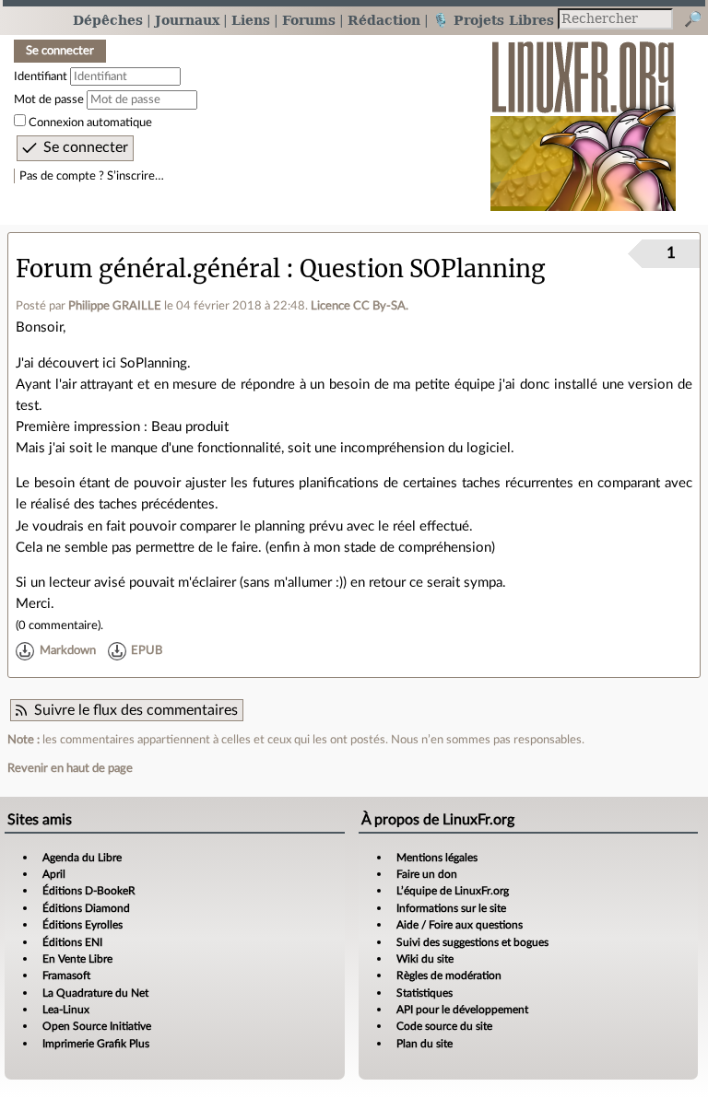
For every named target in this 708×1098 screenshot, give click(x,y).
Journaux (187, 20)
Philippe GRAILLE (114, 305)
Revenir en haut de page (70, 768)
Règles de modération (449, 975)
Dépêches (108, 20)
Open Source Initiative (96, 1026)
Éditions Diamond (86, 908)
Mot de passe (49, 99)
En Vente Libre (77, 958)
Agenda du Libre (82, 857)
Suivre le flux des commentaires (136, 710)
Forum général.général (148, 269)
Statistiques (424, 993)
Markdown (68, 651)
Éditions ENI (72, 942)
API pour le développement (462, 1009)
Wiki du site (425, 958)
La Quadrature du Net (95, 993)
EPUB (146, 651)
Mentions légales (437, 857)
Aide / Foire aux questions (459, 924)
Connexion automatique (90, 122)
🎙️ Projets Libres (493, 20)
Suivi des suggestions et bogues (472, 942)
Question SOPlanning (423, 269)
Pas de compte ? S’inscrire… (91, 175)
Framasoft (66, 975)
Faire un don (426, 874)
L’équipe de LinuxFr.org (452, 890)
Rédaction (384, 20)
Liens (250, 20)
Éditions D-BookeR (89, 890)
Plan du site (424, 1043)
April (53, 874)
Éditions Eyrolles (82, 924)
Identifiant (40, 76)
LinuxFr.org (583, 116)
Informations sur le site (451, 908)
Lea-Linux (65, 1009)
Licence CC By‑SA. (359, 305)
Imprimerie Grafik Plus (95, 1043)
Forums (309, 20)
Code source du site (444, 1026)
